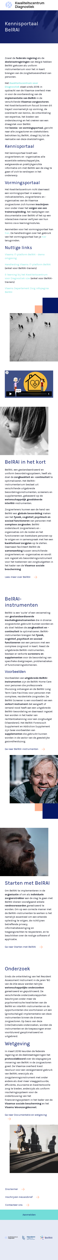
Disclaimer (12, 1189)
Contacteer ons (14, 1204)
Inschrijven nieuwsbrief (19, 1196)
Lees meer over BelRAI (18, 576)
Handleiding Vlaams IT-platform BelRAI (28, 264)
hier (7, 233)
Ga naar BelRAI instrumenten (22, 748)
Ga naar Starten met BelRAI (21, 946)
